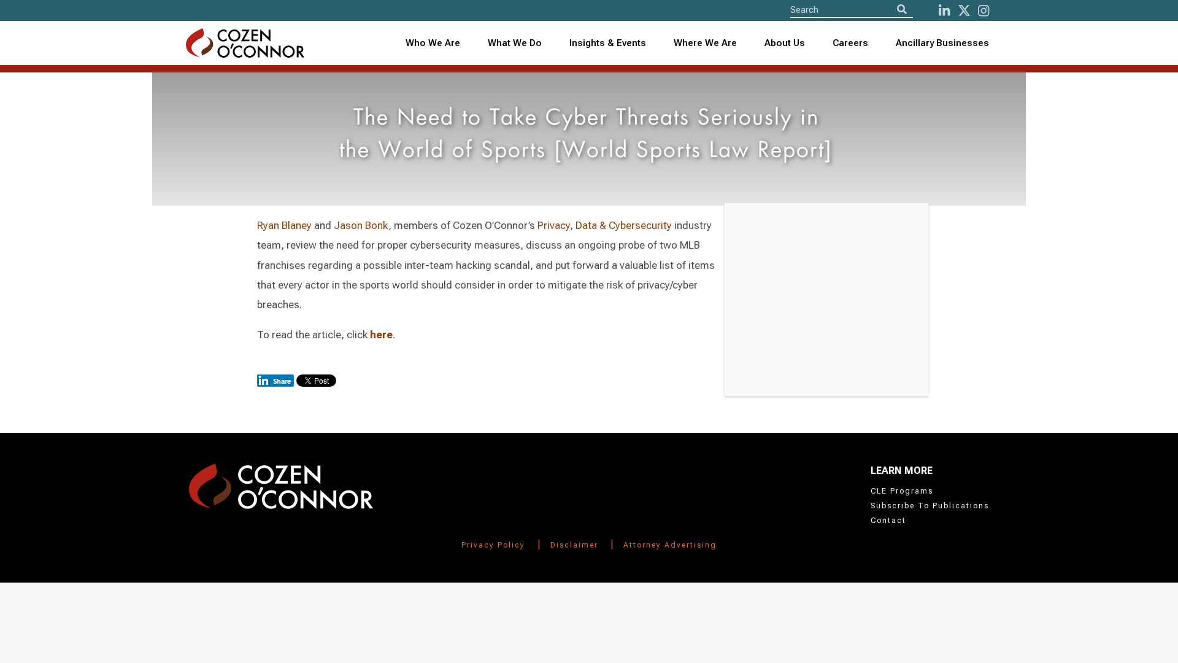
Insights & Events (607, 42)
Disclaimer (574, 545)
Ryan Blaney (284, 225)
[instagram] (983, 10)
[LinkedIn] (944, 10)
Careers (850, 42)
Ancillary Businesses (942, 42)
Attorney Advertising (670, 545)
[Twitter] (964, 10)
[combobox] (608, 43)
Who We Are (433, 42)
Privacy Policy (493, 545)
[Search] (902, 9)
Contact (888, 520)
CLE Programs (902, 491)
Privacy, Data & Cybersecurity (604, 225)
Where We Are (705, 42)
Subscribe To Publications (930, 506)
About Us (784, 42)
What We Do (515, 42)
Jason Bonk (361, 225)
